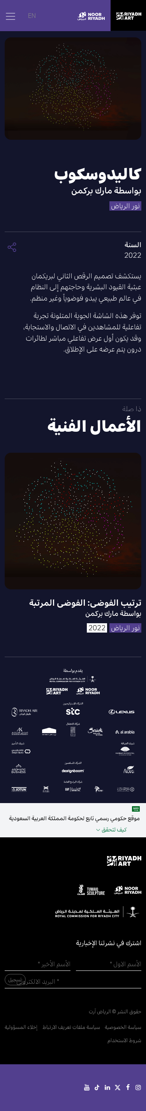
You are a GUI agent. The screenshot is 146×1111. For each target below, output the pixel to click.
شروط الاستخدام (124, 1040)
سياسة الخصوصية (123, 1027)
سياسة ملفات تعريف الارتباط (71, 1027)
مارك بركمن (91, 190)
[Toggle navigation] (10, 16)
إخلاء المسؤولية (21, 1027)
